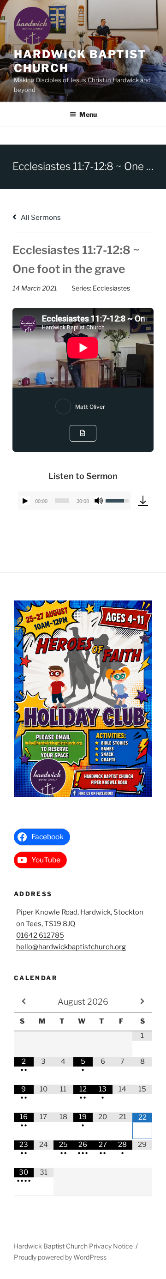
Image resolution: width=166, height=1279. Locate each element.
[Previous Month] (24, 1001)
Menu (88, 114)
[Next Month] (142, 1001)
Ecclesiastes (111, 288)
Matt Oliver (90, 406)
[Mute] (98, 500)
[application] (74, 500)
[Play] (25, 500)
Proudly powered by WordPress (60, 1257)
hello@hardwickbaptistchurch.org (71, 947)
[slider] (62, 500)
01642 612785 (40, 935)
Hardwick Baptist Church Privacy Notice (73, 1246)
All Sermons (40, 217)
